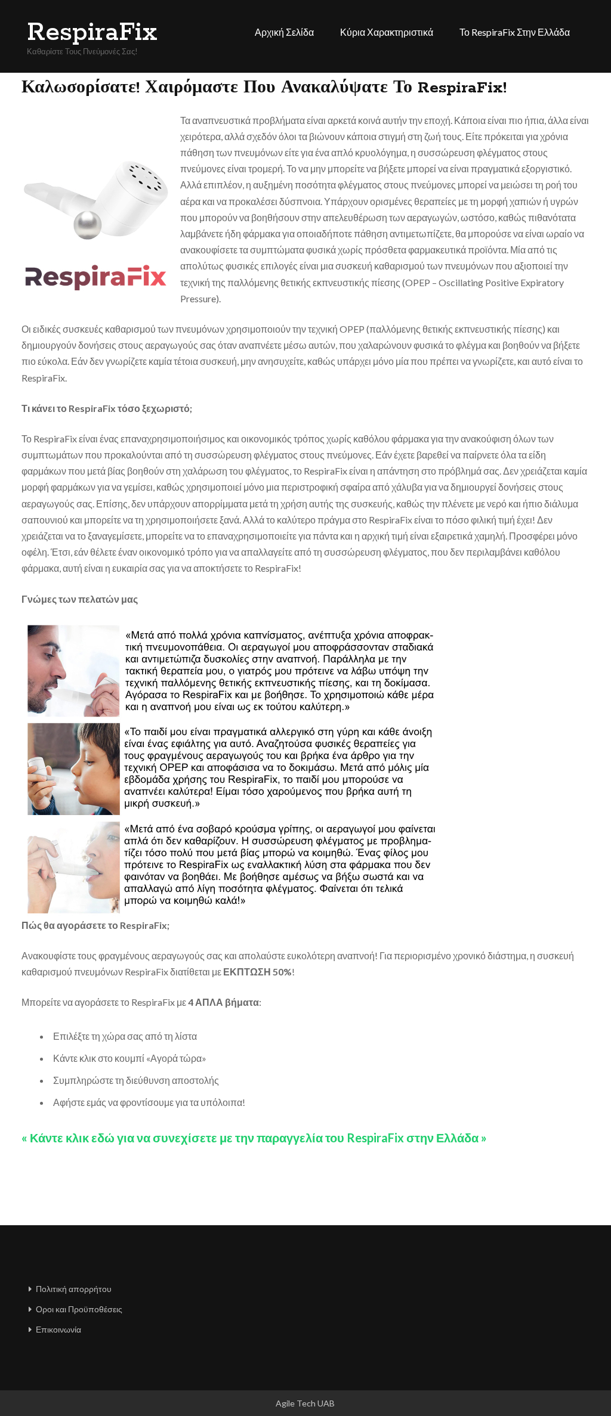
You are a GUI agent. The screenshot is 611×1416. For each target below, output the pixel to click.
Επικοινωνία (58, 1329)
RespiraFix (92, 33)
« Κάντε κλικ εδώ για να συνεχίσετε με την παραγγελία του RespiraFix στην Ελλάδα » (254, 1137)
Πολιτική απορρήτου (74, 1289)
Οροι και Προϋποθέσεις (79, 1309)
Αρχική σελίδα (284, 32)
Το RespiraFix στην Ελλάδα (514, 32)
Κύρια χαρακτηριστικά (386, 32)
